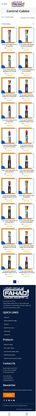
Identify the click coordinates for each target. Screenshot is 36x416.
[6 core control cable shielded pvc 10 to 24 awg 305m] (26, 211)
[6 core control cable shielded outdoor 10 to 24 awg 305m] (26, 236)
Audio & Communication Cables (12, 358)
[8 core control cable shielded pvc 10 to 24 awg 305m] (26, 35)
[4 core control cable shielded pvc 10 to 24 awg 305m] (9, 136)
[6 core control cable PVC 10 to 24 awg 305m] (26, 186)
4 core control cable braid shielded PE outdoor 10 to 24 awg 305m (9, 197)
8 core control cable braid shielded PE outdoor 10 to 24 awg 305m (26, 96)
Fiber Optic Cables (9, 348)
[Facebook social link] (4, 400)
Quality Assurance (9, 327)
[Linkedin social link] (11, 400)
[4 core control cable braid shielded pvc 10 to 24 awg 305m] (26, 136)
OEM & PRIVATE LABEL (10, 320)
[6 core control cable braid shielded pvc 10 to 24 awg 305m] (9, 236)
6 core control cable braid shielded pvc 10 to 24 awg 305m (9, 247)
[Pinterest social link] (9, 400)
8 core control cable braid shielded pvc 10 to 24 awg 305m (9, 71)
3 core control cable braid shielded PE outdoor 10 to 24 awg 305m (26, 121)
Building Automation (9, 355)
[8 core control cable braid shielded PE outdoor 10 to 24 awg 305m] (26, 85)
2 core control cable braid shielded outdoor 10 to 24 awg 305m (26, 272)
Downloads (7, 331)
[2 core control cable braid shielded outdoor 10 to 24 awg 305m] (26, 261)
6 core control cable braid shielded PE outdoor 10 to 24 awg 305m (9, 272)
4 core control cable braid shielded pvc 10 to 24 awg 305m (26, 147)
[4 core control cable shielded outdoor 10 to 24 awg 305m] (26, 161)
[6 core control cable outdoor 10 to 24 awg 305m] (9, 211)
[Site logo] (18, 4)
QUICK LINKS (10, 312)
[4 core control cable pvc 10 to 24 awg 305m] (9, 110)
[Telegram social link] (14, 400)
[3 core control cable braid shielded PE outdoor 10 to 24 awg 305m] (26, 110)
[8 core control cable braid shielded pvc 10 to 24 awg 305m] (9, 60)
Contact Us (7, 334)
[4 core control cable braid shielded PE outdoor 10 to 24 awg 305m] (9, 186)
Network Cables (8, 344)
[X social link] (6, 400)
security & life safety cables (11, 351)
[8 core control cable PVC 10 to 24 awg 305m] (9, 35)
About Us (6, 317)
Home (3, 17)
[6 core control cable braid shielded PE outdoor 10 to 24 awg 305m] (9, 261)
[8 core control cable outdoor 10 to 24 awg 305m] (26, 60)
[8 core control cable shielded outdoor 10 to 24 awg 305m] (9, 85)
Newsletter (9, 385)
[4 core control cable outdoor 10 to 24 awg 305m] (9, 161)
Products (6, 324)
